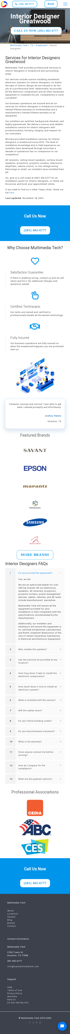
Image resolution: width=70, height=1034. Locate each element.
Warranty (12, 996)
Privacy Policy (14, 993)
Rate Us (11, 999)
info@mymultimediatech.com (23, 966)
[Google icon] (40, 1022)
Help (9, 987)
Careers (11, 917)
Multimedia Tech (19, 45)
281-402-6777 (14, 961)
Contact (11, 926)
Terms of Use (14, 990)
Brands (11, 923)
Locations (12, 914)
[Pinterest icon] (36, 1022)
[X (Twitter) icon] (33, 1022)
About (10, 910)
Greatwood (41, 45)
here (11, 192)
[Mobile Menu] (65, 4)
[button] (35, 606)
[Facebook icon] (30, 1022)
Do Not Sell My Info (18, 1002)
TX (31, 45)
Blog (9, 920)
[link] (4, 4)
